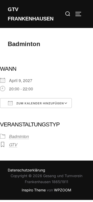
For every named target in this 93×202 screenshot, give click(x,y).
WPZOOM (62, 190)
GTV (13, 145)
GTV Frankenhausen (30, 13)
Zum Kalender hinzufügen (39, 103)
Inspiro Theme (34, 190)
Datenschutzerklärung (26, 170)
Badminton (19, 136)
